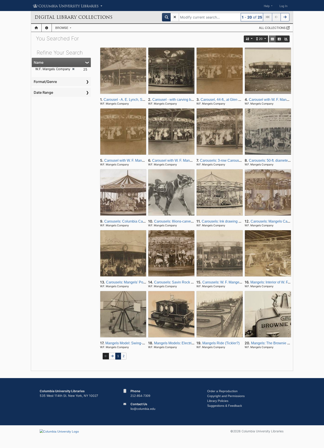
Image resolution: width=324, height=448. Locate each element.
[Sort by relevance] (249, 39)
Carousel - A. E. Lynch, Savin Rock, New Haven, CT (144, 99)
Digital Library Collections (73, 17)
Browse (62, 28)
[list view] (279, 39)
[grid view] (272, 39)
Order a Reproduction (222, 391)
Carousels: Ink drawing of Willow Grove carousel (239, 221)
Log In (283, 6)
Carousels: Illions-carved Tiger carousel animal (190, 221)
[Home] (36, 28)
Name (38, 62)
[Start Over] (175, 17)
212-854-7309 (140, 395)
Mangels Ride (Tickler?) (221, 343)
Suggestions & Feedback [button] (224, 405)
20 (260, 39)
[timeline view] (286, 39)
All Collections (273, 28)
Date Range (43, 92)
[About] (47, 28)
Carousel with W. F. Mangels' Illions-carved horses (143, 160)
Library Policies (217, 401)
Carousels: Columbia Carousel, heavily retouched (143, 221)
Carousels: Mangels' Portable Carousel (136, 282)
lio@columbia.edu (142, 409)
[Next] (285, 17)
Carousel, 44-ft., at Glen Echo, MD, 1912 (232, 99)
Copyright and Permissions (226, 396)
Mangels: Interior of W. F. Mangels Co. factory (285, 282)
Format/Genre (45, 81)
